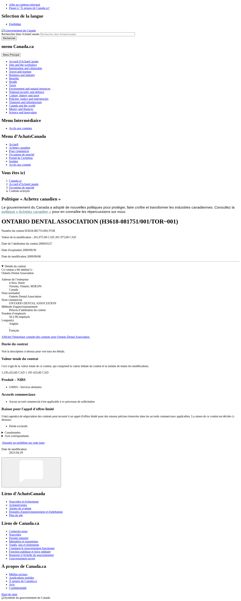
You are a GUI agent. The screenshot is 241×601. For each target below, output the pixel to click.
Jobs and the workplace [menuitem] (23, 64)
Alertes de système (20, 508)
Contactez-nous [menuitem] (18, 531)
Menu (11, 54)
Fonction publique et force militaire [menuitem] (30, 551)
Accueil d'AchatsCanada (23, 184)
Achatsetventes (18, 505)
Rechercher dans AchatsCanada (20, 34)
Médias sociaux (18, 574)
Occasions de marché (21, 154)
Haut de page (9, 594)
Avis (11, 584)
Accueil (13, 144)
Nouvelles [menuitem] (15, 534)
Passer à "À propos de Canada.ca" (29, 8)
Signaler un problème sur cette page (23, 442)
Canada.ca (15, 180)
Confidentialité (18, 587)
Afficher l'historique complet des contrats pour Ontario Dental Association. (46, 336)
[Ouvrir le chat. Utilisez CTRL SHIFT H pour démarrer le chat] (31, 472)
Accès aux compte (20, 164)
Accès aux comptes (20, 128)
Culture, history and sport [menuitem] (24, 95)
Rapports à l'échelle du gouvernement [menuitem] (31, 555)
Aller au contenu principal (24, 4)
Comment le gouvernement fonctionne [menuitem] (32, 548)
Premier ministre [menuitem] (18, 538)
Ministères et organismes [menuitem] (23, 541)
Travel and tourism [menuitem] (20, 71)
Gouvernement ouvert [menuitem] (22, 558)
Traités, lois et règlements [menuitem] (24, 544)
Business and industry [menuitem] (22, 75)
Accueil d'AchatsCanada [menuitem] (23, 61)
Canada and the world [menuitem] (22, 105)
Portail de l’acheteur (21, 157)
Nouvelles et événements (24, 501)
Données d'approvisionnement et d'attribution (36, 511)
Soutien (13, 161)
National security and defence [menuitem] (26, 92)
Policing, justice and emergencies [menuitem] (28, 98)
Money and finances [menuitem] (21, 109)
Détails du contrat (15, 266)
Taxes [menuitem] (12, 85)
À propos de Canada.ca (23, 581)
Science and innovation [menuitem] (23, 112)
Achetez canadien (19, 147)
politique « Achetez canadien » (26, 212)
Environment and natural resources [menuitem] (29, 88)
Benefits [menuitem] (14, 78)
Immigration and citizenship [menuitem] (25, 68)
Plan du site (16, 515)
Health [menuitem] (13, 81)
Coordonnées (13, 432)
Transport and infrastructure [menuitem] (25, 102)
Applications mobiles (21, 577)
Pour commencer (19, 151)
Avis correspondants (17, 436)
